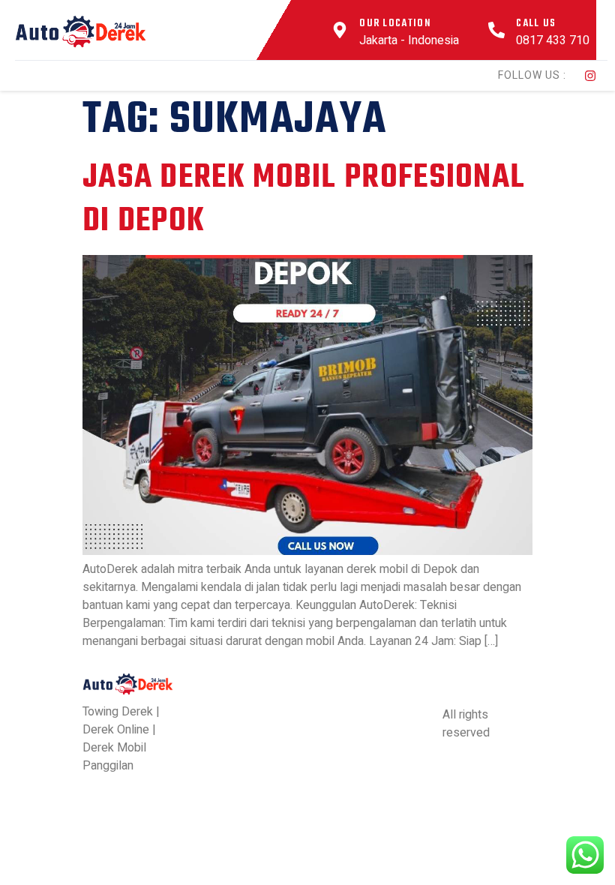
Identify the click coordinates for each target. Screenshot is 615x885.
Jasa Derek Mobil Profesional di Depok (303, 200)
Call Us (536, 23)
